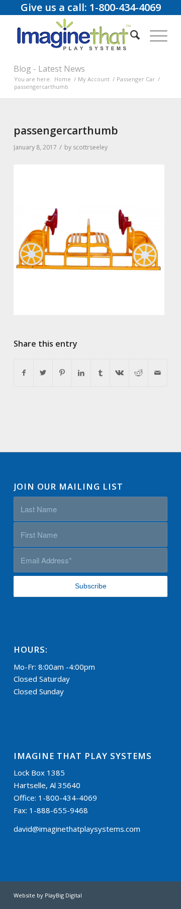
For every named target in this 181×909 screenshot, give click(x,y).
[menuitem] (130, 35)
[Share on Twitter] (43, 373)
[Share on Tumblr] (100, 373)
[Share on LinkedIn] (81, 373)
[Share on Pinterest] (62, 373)
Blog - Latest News (49, 68)
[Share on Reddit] (138, 373)
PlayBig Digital (63, 895)
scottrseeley (90, 147)
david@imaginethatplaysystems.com (77, 829)
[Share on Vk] (119, 373)
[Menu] (153, 35)
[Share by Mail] (157, 373)
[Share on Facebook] (23, 373)
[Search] (130, 35)
